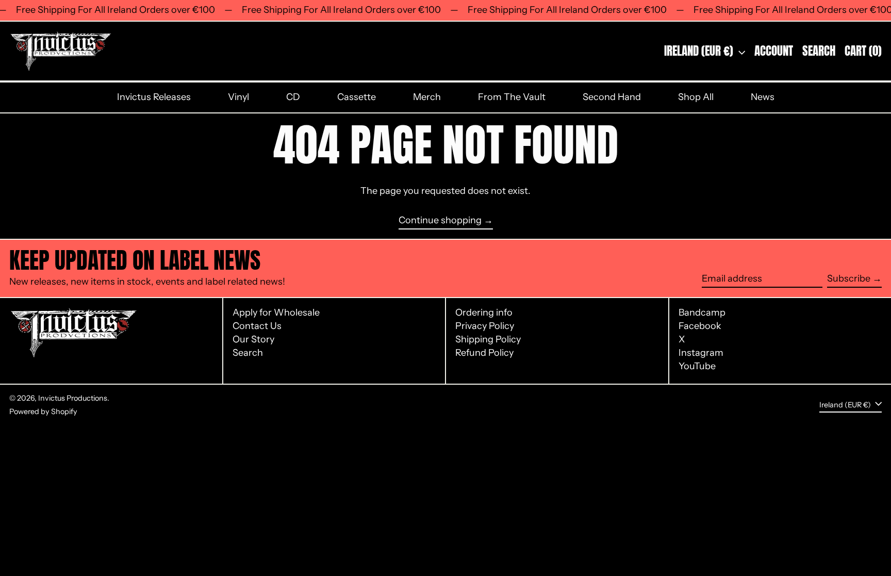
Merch (427, 97)
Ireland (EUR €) (700, 50)
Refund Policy (484, 352)
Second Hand (612, 97)
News (762, 97)
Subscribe (848, 278)
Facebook (700, 326)
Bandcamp (702, 312)
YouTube (697, 366)
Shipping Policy (488, 339)
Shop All (696, 97)
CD (293, 97)
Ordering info (484, 312)
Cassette (356, 97)
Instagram (701, 353)
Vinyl (238, 97)
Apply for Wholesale (276, 312)
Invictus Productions (72, 398)
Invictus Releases (154, 97)
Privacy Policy (484, 326)
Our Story (253, 339)
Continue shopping (440, 220)
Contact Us (257, 326)
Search (248, 352)
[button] (818, 51)
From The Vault (512, 97)
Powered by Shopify (43, 411)
